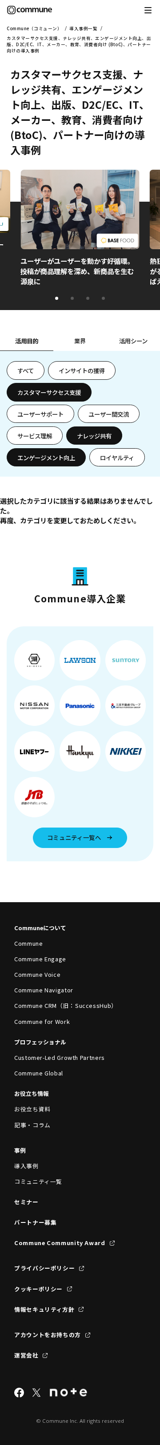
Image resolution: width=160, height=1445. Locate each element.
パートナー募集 (35, 1222)
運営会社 (26, 1355)
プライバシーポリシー (44, 1268)
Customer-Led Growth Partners (59, 1057)
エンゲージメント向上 (46, 457)
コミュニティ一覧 (38, 1181)
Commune (28, 943)
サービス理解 (34, 435)
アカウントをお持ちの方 (47, 1334)
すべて (25, 370)
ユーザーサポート (40, 414)
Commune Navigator (43, 990)
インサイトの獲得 (82, 370)
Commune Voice (37, 974)
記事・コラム (32, 1125)
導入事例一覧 (83, 28)
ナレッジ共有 (94, 435)
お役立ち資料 (32, 1109)
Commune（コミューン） (34, 28)
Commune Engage (40, 959)
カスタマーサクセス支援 (49, 392)
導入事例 (26, 1166)
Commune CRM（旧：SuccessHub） (65, 1005)
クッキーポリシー (38, 1289)
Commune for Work (42, 1021)
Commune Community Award (59, 1242)
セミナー (26, 1202)
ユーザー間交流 (108, 414)
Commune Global (38, 1073)
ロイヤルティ (117, 457)
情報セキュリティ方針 (44, 1309)
